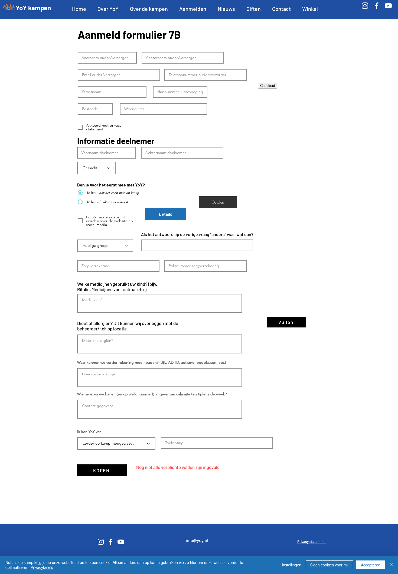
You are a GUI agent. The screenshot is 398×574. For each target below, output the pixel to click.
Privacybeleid (42, 567)
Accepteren (370, 565)
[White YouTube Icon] (388, 5)
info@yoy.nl (197, 540)
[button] (108, 8)
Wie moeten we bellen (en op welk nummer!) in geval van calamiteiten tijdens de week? (152, 394)
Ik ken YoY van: (90, 432)
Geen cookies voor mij (329, 565)
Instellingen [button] (291, 565)
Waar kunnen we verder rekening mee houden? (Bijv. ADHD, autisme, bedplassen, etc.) (151, 362)
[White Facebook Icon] (376, 5)
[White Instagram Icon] (365, 5)
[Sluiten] (391, 565)
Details (165, 214)
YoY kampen (33, 8)
